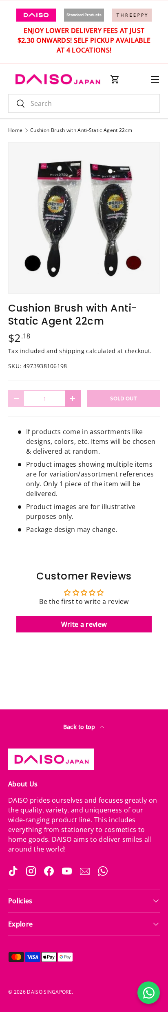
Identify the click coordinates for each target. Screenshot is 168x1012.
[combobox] (84, 103)
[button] (115, 79)
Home (15, 130)
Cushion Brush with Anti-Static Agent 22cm (81, 130)
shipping (71, 351)
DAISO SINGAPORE (49, 991)
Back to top (80, 727)
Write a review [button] (84, 624)
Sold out (123, 398)
